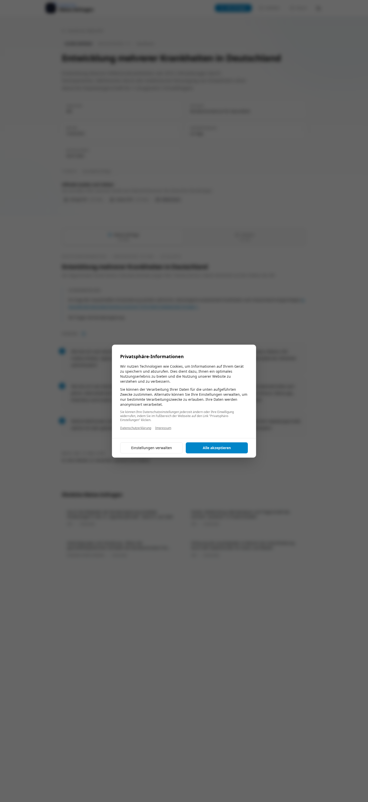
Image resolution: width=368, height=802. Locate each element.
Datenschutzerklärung (135, 428)
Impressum (163, 428)
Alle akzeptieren (217, 447)
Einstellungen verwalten (151, 447)
